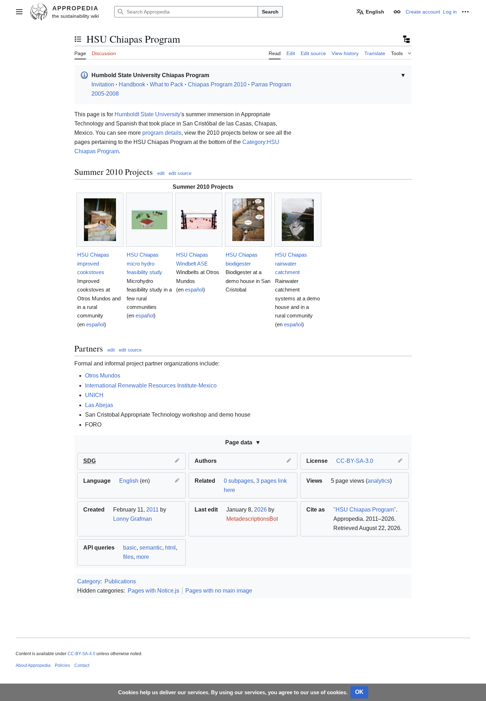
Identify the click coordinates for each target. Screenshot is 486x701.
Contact (81, 665)
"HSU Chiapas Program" (364, 510)
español (95, 324)
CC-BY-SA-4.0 (81, 653)
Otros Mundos (102, 376)
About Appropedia (33, 665)
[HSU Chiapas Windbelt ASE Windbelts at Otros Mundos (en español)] (199, 219)
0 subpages (238, 481)
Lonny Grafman (132, 519)
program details (161, 133)
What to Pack (166, 84)
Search (270, 12)
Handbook (132, 84)
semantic (150, 548)
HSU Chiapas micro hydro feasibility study (144, 263)
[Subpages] (406, 39)
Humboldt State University (147, 114)
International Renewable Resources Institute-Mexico (151, 385)
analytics (379, 481)
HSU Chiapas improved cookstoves (93, 263)
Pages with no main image (218, 591)
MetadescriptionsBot (252, 519)
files (128, 557)
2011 (152, 510)
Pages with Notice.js (153, 591)
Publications (120, 581)
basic (130, 548)
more (142, 557)
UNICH (94, 395)
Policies (62, 665)
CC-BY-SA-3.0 (354, 461)
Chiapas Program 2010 (217, 84)
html (170, 548)
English (128, 481)
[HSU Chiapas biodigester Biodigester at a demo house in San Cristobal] (248, 219)
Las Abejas (99, 405)
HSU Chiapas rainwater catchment (291, 263)
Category (88, 581)
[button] (19, 11)
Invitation (102, 84)
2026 (260, 510)
